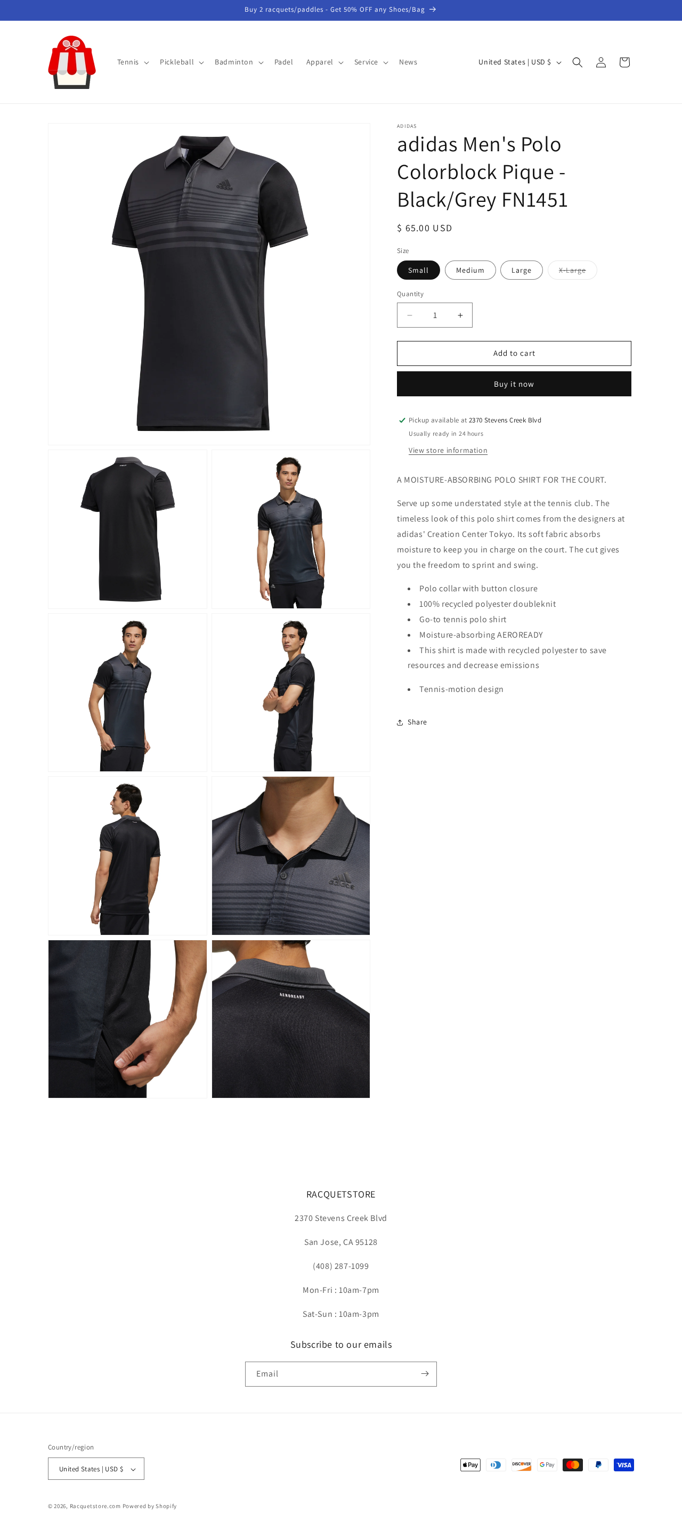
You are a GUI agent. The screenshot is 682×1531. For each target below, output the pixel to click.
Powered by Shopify (150, 1506)
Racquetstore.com (95, 1506)
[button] (132, 62)
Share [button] (417, 722)
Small (418, 270)
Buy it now (514, 384)
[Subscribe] (424, 1373)
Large (522, 270)
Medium (470, 270)
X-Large (578, 272)
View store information (448, 450)
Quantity (410, 294)
